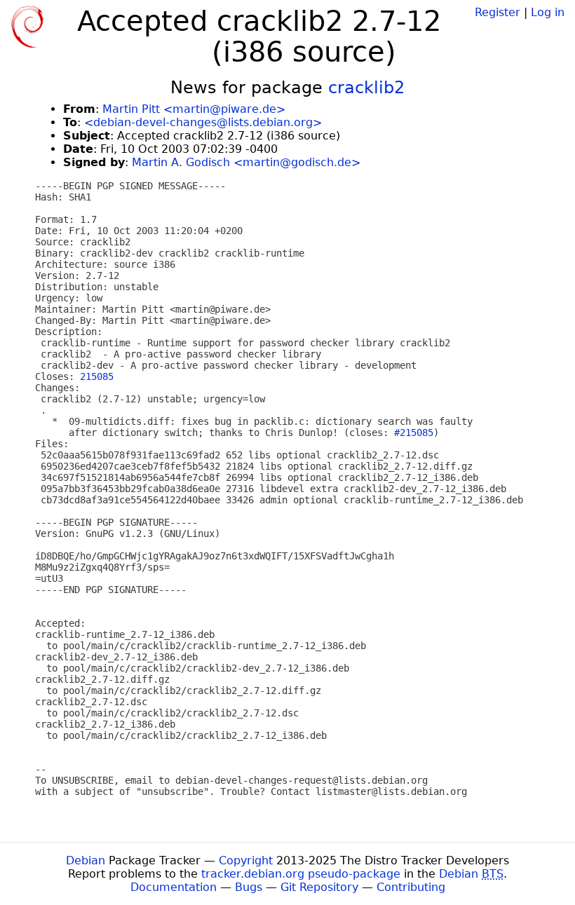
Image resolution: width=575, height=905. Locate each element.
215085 (97, 376)
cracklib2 (366, 87)
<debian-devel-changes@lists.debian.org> (203, 122)
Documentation (173, 887)
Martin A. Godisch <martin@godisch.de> (246, 162)
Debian (85, 860)
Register (497, 12)
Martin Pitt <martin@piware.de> (193, 109)
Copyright (246, 860)
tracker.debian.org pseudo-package (300, 873)
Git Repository (319, 887)
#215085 (413, 432)
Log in (547, 12)
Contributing (411, 887)
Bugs (248, 887)
